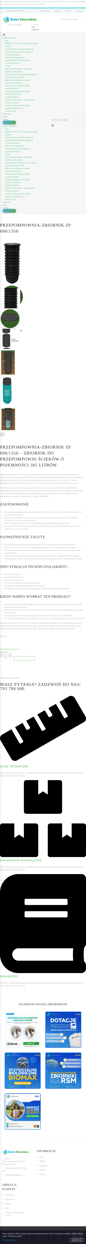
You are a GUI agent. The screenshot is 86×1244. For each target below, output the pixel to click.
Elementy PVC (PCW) (12, 94)
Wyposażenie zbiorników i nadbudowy (18, 69)
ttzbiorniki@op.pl (16, 1175)
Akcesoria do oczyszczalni (14, 77)
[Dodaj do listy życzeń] (2, 642)
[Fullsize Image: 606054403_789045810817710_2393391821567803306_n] (23, 1030)
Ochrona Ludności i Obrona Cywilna (17, 105)
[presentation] (1, 434)
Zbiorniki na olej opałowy (14, 72)
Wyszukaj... (55, 120)
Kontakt (5, 120)
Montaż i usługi (10, 111)
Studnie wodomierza (12, 63)
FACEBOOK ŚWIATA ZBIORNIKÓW (43, 1004)
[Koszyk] (31, 24)
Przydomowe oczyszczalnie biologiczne (19, 49)
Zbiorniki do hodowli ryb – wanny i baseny (20, 100)
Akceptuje (77, 1240)
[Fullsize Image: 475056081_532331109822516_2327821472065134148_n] (63, 1070)
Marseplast (4, 652)
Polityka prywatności (9, 1240)
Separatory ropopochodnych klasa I (18, 91)
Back (7, 41)
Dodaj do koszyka (23, 658)
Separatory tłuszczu (12, 97)
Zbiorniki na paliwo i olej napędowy (17, 60)
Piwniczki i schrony (12, 103)
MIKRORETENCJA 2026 (9, 122)
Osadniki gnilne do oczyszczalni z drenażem (21, 74)
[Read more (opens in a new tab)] (43, 10)
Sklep (5, 117)
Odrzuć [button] (42, 4)
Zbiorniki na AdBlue (12, 89)
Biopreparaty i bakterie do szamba (17, 80)
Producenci (7, 114)
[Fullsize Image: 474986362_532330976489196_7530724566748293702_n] (23, 1070)
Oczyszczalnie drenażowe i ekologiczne (19, 52)
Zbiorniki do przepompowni (14, 58)
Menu (4, 34)
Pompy (7, 66)
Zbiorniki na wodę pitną (13, 83)
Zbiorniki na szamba (12, 55)
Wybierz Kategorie (9, 38)
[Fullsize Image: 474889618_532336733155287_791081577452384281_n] (23, 1111)
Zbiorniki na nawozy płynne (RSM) (17, 86)
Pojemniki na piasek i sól (14, 108)
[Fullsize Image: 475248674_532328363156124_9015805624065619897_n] (63, 1030)
